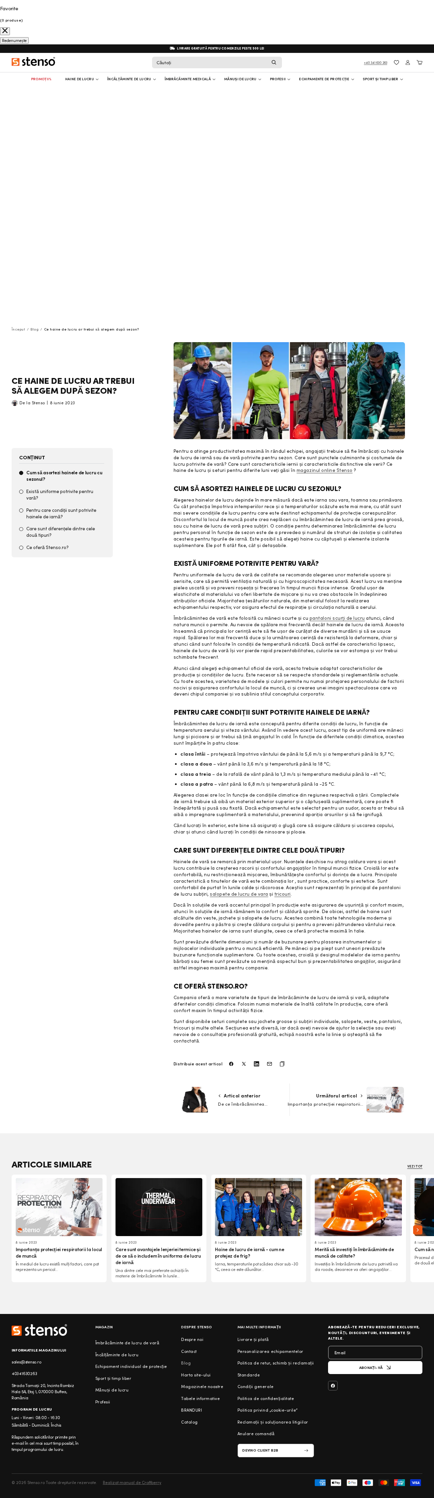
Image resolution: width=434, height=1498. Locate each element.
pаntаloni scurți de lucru (337, 618)
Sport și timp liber (380, 78)
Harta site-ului (196, 1374)
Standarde (249, 1374)
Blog (34, 329)
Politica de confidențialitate (266, 1398)
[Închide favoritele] (5, 31)
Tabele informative (200, 1398)
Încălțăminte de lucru (129, 78)
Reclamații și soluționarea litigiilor (273, 1422)
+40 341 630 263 (375, 62)
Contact (189, 1351)
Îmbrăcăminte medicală (188, 78)
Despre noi (192, 1339)
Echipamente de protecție (324, 78)
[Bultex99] (39, 1330)
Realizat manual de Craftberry (132, 1482)
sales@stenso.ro (26, 1361)
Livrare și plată (253, 1339)
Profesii (102, 1401)
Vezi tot (414, 1166)
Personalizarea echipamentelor (270, 1351)
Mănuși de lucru (240, 78)
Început (18, 329)
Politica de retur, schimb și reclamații (276, 1363)
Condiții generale (256, 1386)
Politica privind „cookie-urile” (268, 1410)
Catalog (189, 1422)
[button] (217, 62)
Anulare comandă (256, 1433)
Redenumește (14, 40)
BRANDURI (191, 1410)
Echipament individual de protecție (131, 1366)
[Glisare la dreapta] (417, 1229)
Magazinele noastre (202, 1386)
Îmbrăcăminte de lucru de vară (127, 1342)
